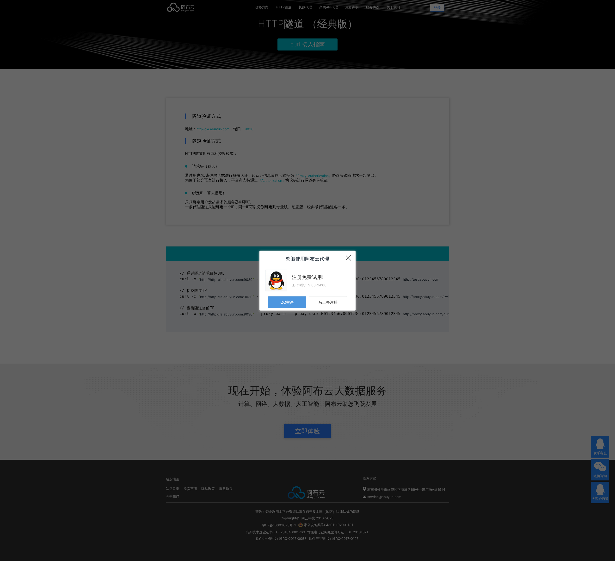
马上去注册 (328, 302)
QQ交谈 (287, 302)
